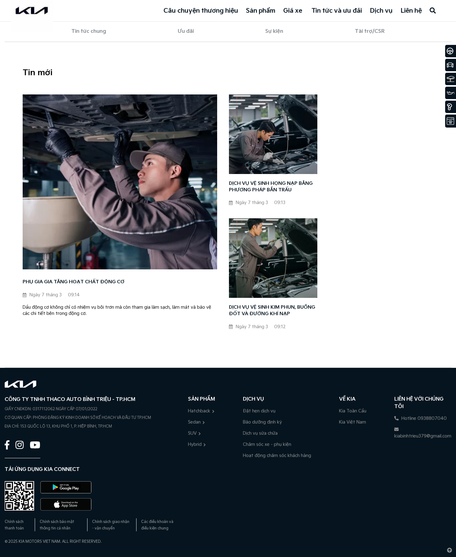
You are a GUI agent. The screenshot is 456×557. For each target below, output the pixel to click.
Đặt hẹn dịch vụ (259, 411)
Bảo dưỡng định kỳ (262, 422)
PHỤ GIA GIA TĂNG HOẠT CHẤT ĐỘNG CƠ (73, 282)
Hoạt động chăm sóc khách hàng (277, 455)
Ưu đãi (186, 31)
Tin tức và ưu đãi (336, 11)
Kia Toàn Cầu (352, 411)
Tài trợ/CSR (370, 31)
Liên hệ (411, 11)
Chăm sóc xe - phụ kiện (267, 444)
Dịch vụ (381, 11)
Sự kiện (274, 31)
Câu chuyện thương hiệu (200, 11)
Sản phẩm (260, 11)
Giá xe (292, 11)
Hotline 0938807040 (423, 418)
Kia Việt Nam (352, 422)
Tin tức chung (88, 31)
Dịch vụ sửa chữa (260, 433)
